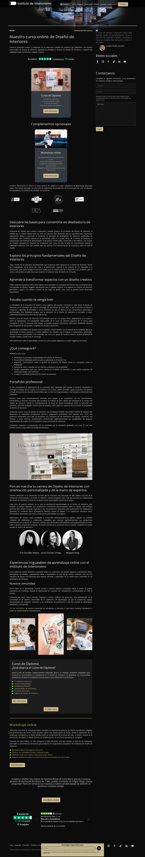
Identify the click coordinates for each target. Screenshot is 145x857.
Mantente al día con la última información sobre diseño (51, 169)
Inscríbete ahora (51, 709)
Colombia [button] (65, 4)
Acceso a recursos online (51, 101)
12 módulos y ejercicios (51, 99)
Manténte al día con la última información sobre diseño (32, 755)
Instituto (80, 4)
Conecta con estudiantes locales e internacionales (51, 165)
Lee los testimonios (17, 608)
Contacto (103, 4)
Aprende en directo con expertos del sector (51, 158)
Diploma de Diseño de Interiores (51, 105)
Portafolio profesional (22, 686)
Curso (74, 4)
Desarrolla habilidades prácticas (51, 162)
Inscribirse (123, 4)
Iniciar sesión (112, 4)
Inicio (12, 30)
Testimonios (88, 4)
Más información (51, 111)
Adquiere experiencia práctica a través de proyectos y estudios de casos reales (41, 757)
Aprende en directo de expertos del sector (27, 750)
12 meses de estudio (51, 103)
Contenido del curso (82, 30)
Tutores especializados (22, 684)
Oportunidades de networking (25, 688)
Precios (96, 4)
